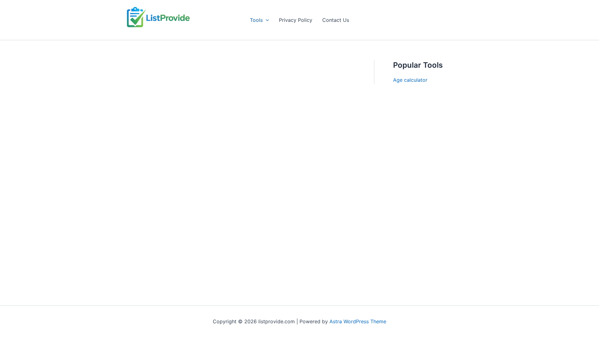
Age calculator (410, 80)
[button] (266, 19)
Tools (256, 20)
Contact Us (335, 20)
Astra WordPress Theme (357, 321)
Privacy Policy (295, 20)
